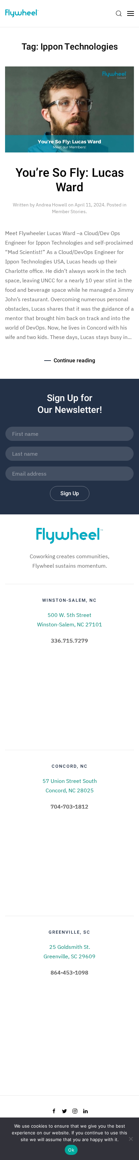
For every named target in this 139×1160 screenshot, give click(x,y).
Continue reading (74, 361)
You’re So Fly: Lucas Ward (70, 180)
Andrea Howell (51, 205)
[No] (130, 1138)
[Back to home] (22, 13)
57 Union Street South (70, 780)
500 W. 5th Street (69, 615)
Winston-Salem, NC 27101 (69, 624)
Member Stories (69, 211)
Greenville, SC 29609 (69, 956)
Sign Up (69, 493)
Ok (71, 1150)
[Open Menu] (130, 13)
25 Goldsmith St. (69, 946)
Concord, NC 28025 (70, 790)
